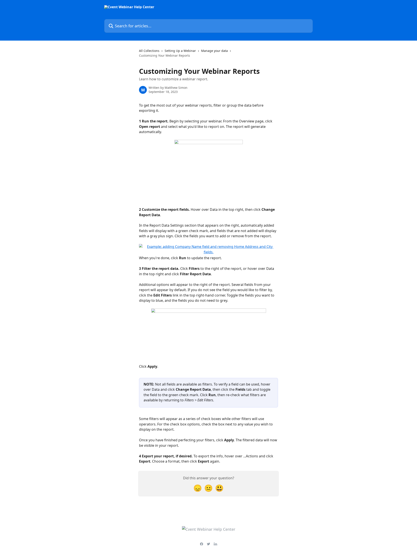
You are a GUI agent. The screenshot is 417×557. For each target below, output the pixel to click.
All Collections (149, 51)
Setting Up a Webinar (180, 51)
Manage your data (214, 51)
